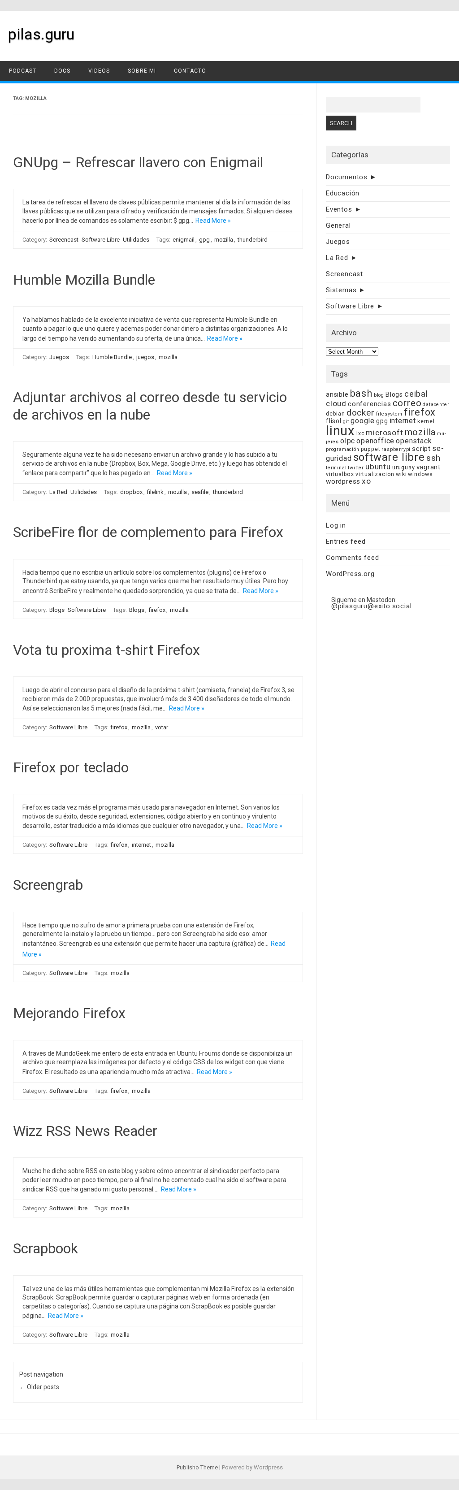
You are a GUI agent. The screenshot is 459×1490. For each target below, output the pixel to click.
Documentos (347, 177)
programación (342, 449)
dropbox (131, 492)
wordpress (343, 481)
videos (99, 71)
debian (335, 413)
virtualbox (340, 474)
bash (361, 393)
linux (340, 430)
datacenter (436, 404)
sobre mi (142, 71)
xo (366, 480)
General (338, 225)
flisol (334, 420)
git (346, 421)
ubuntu (378, 466)
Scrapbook (45, 1248)
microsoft (384, 432)
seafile (199, 492)
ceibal (416, 393)
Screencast (63, 239)
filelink (155, 492)
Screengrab (48, 884)
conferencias (369, 404)
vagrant (428, 467)
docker (360, 412)
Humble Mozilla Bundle (84, 279)
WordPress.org (350, 574)
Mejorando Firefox (69, 1013)
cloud (336, 403)
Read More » (213, 220)
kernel (426, 421)
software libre (389, 457)
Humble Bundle (112, 357)
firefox (157, 609)
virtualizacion (374, 474)
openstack (414, 441)
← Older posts (39, 1386)
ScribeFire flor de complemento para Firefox (148, 532)
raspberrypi (396, 449)
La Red (58, 492)
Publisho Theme (197, 1467)
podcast (22, 71)
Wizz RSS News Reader (85, 1130)
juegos (145, 357)
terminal (336, 468)
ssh (433, 458)
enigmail (184, 239)
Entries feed (346, 541)
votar (161, 727)
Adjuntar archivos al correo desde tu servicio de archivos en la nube (150, 406)
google (363, 420)
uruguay (403, 467)
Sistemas (341, 290)
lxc (360, 433)
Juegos (59, 357)
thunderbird (253, 239)
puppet (371, 449)
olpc (347, 441)
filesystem (389, 414)
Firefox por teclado (71, 767)
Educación (342, 193)
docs (62, 71)
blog (379, 395)
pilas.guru (41, 34)
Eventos (339, 209)
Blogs (57, 609)
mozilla (223, 239)
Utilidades (136, 239)
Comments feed (352, 558)
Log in (336, 525)
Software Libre (101, 239)
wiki (401, 474)
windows (420, 474)
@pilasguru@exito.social (371, 606)
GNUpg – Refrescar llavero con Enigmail (138, 162)
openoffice (375, 441)
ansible (337, 394)
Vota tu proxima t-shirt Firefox (106, 649)
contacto (190, 71)
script (421, 449)
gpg (204, 239)
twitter (356, 468)
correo (407, 403)
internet (141, 844)
